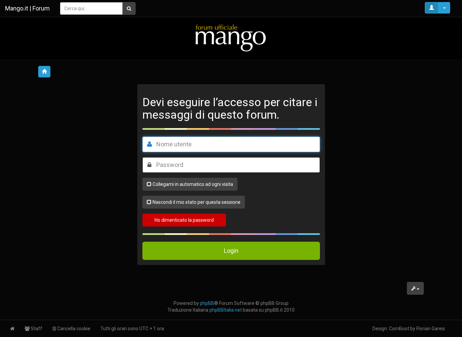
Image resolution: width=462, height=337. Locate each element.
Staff (36, 328)
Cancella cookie (73, 328)
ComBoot (399, 328)
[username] (149, 144)
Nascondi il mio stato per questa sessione (196, 202)
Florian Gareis (430, 328)
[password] (149, 165)
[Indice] (231, 37)
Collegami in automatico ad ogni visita (193, 184)
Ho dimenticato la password (184, 220)
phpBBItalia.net (225, 310)
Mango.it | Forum (27, 8)
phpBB (207, 303)
